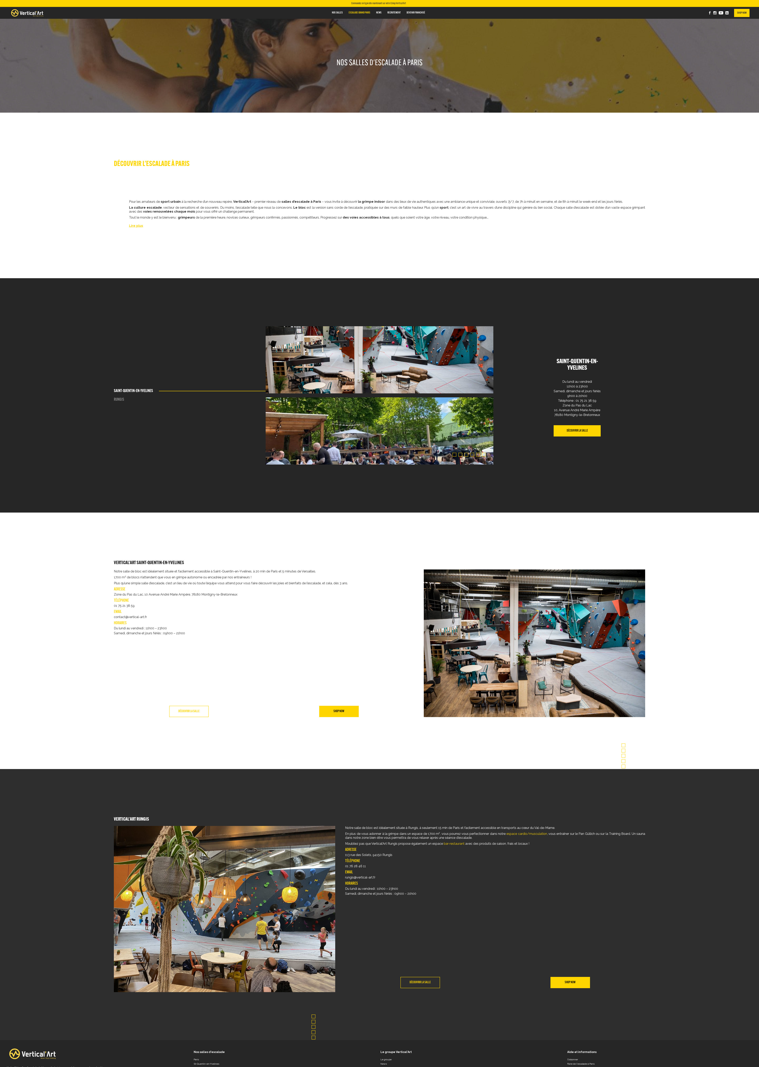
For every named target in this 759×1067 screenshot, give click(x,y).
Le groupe (386, 1059)
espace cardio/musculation (526, 834)
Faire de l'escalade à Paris (581, 1063)
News (383, 1063)
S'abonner (572, 1059)
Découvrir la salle (577, 430)
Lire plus (136, 226)
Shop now (742, 12)
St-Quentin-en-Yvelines (206, 1063)
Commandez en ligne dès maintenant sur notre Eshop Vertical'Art (378, 3)
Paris (196, 1059)
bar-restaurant (454, 843)
